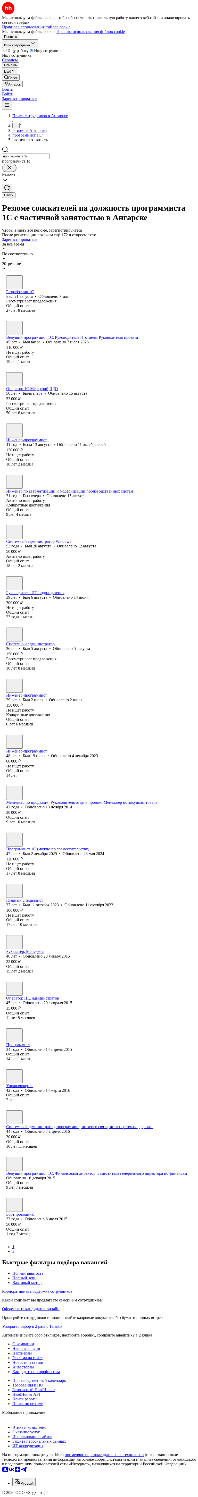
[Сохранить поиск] (7, 188)
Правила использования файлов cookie (90, 31)
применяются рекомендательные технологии (104, 1454)
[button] (7, 89)
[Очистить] (9, 168)
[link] (11, 77)
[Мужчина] (14, 282)
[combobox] (26, 156)
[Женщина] (14, 379)
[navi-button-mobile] (7, 105)
